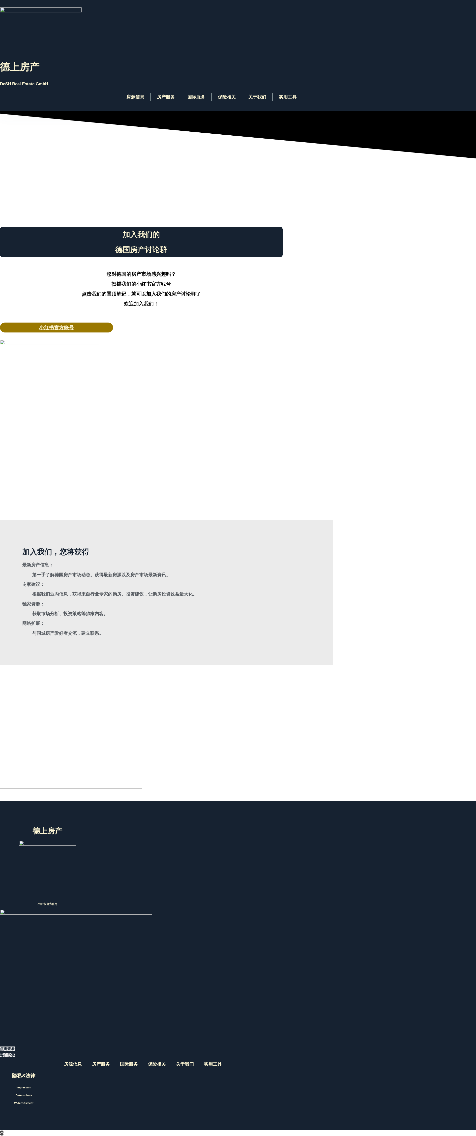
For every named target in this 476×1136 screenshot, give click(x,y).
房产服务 (166, 96)
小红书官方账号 (56, 327)
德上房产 (20, 66)
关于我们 (257, 96)
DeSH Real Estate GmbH (24, 84)
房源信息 (135, 96)
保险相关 (227, 96)
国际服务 (196, 96)
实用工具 (288, 96)
